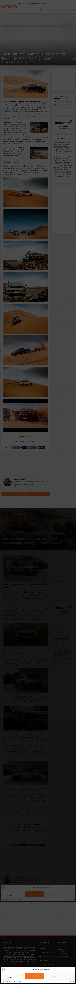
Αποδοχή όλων (35, 976)
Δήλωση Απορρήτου (16, 981)
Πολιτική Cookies (6, 981)
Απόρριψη (53, 976)
